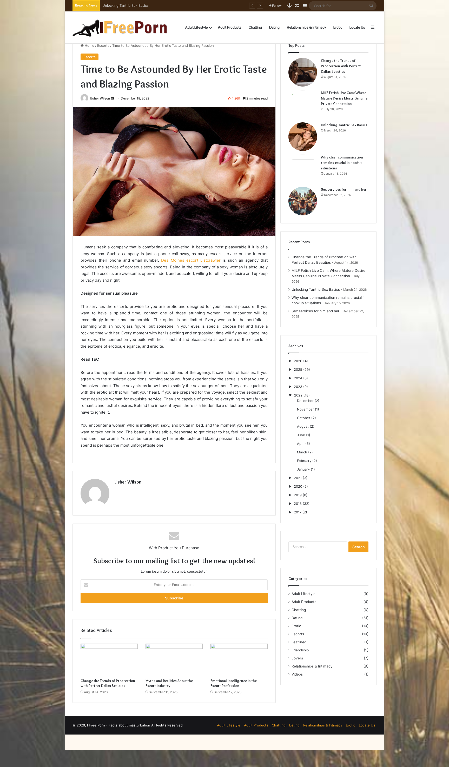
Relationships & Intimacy (306, 27)
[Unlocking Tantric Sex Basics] (302, 136)
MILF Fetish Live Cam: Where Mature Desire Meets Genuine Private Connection (344, 98)
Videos (297, 674)
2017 (297, 512)
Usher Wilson (100, 98)
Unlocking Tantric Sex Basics (344, 125)
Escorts (103, 45)
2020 (298, 486)
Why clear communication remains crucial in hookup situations (152, 5)
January (303, 469)
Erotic (337, 27)
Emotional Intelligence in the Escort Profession (233, 683)
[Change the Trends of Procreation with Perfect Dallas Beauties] (109, 660)
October (303, 418)
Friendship (300, 650)
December (305, 401)
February (304, 461)
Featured (299, 642)
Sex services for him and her (344, 189)
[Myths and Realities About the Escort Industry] (174, 660)
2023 (298, 387)
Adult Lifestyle (196, 27)
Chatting (255, 27)
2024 (298, 378)
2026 (298, 361)
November (305, 409)
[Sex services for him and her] (302, 201)
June (301, 435)
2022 (298, 395)
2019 (298, 495)
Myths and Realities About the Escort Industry (169, 683)
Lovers (297, 658)
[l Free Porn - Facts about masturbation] (119, 27)
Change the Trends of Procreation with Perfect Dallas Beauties (108, 683)
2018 (298, 503)
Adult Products (229, 27)
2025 (298, 369)
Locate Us (357, 27)
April (300, 443)
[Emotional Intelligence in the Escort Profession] (239, 660)
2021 (298, 478)
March (302, 452)
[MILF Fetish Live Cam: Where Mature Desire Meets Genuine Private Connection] (302, 104)
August (303, 426)
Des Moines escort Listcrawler (190, 260)
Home (89, 45)
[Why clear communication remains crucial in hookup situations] (302, 169)
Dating (274, 27)
